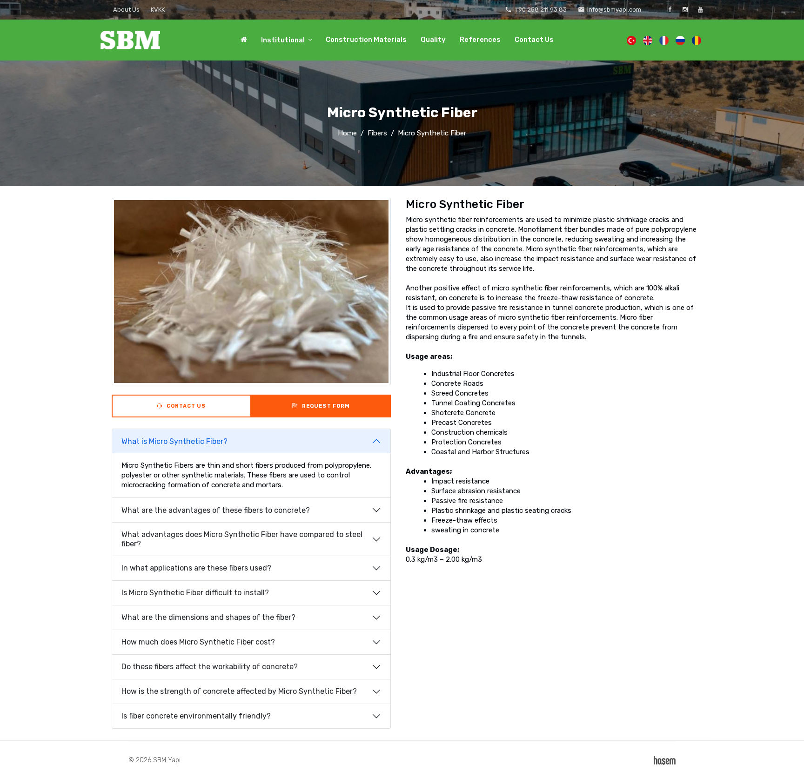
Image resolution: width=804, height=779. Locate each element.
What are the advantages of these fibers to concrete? (215, 510)
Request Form (325, 406)
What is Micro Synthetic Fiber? (174, 441)
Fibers (377, 133)
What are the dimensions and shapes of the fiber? (208, 617)
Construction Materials (366, 39)
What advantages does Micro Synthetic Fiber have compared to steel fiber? (241, 539)
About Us (126, 9)
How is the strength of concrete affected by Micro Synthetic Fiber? (239, 691)
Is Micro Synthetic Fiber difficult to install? (195, 592)
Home (347, 133)
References (480, 39)
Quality (433, 39)
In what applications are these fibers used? (196, 568)
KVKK (158, 9)
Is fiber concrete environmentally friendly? (196, 716)
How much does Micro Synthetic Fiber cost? (198, 642)
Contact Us (534, 39)
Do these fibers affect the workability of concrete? (209, 666)
